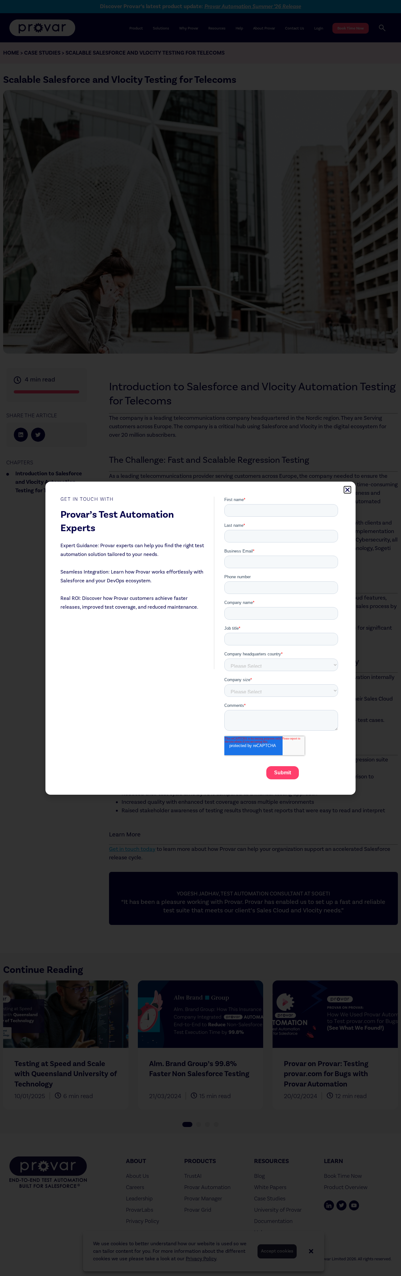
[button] (347, 490)
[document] (200, 638)
